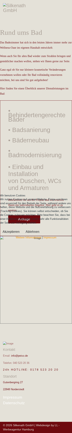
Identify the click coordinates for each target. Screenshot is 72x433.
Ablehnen (32, 231)
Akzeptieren (11, 231)
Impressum (49, 237)
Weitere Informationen (28, 237)
